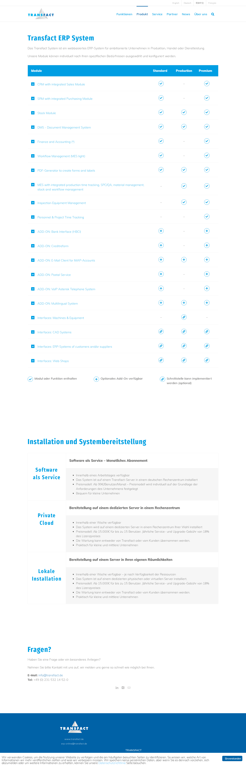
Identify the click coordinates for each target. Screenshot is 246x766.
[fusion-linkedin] (117, 687)
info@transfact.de (50, 675)
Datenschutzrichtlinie (112, 763)
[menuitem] (175, 3)
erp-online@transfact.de (74, 743)
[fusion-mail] (129, 687)
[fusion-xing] (123, 687)
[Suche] (212, 14)
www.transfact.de (74, 739)
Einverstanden (233, 758)
